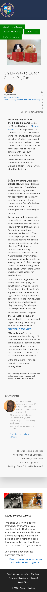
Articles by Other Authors (12, 32)
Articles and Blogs (11, 97)
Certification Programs (11, 37)
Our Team (35, 574)
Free (20, 97)
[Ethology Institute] (7, 16)
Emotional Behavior (24, 99)
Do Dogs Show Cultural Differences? (25, 466)
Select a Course (32, 32)
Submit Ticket (23, 582)
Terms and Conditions (18, 578)
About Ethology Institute (17, 574)
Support (34, 578)
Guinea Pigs (36, 99)
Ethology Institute (27, 588)
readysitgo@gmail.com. (19, 328)
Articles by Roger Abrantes (12, 27)
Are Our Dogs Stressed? (31, 462)
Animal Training (10, 99)
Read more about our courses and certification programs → (26, 561)
